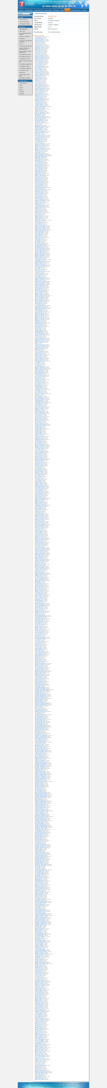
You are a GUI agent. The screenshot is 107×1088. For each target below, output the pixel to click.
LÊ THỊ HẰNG (38, 712)
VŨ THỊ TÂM (37, 866)
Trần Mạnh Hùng (38, 386)
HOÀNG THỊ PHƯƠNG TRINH (41, 963)
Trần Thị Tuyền (38, 646)
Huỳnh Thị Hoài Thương (40, 339)
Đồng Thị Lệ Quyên (39, 983)
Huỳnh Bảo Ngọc (38, 648)
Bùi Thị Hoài (37, 214)
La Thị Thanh (38, 449)
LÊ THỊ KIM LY (38, 898)
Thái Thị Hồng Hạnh (39, 198)
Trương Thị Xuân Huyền (40, 559)
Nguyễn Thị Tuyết (39, 557)
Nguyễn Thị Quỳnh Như (40, 253)
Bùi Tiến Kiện (38, 242)
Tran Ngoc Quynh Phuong (40, 424)
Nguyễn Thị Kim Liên (39, 1024)
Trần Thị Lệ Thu (38, 588)
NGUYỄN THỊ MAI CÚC (40, 836)
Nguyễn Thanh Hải (39, 418)
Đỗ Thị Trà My (38, 328)
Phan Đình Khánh (38, 991)
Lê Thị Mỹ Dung (38, 374)
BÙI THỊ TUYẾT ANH (39, 756)
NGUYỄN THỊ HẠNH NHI (40, 736)
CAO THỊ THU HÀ (39, 841)
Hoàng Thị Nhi (38, 481)
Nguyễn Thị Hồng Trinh (40, 678)
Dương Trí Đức (38, 964)
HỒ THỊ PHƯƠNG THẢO (40, 911)
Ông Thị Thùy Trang (39, 624)
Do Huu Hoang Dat (39, 441)
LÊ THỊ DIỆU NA (38, 900)
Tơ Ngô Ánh (37, 546)
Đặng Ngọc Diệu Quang (40, 113)
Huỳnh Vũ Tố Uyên (39, 360)
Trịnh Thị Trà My (38, 647)
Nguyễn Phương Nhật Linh (40, 981)
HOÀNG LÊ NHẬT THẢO (40, 805)
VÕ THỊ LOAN (38, 789)
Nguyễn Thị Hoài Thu (39, 434)
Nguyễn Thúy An (38, 49)
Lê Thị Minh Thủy (38, 473)
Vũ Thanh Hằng (38, 489)
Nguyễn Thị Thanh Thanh (40, 885)
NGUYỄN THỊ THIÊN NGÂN (41, 820)
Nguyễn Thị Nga (38, 965)
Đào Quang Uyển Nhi (39, 1042)
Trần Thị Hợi (37, 662)
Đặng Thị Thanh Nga (39, 412)
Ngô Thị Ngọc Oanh (39, 980)
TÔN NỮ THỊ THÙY (39, 916)
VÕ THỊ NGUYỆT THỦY (40, 721)
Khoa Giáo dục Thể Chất (25, 77)
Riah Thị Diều (38, 384)
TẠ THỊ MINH (38, 851)
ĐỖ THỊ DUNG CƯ (39, 834)
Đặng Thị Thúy (38, 174)
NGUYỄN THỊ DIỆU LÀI (40, 845)
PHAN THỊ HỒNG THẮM (40, 807)
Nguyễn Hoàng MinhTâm (40, 615)
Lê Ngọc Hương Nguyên (40, 549)
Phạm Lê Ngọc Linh (39, 403)
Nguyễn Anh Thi (38, 80)
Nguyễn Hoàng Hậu (39, 93)
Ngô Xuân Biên (38, 988)
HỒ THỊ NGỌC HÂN (39, 893)
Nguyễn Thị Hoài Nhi (39, 661)
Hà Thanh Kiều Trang (39, 247)
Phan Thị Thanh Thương (40, 248)
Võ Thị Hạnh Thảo (39, 162)
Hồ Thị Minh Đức (38, 453)
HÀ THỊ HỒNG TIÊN (39, 872)
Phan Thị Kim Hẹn (39, 64)
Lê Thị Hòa (37, 467)
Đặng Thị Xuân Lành (39, 129)
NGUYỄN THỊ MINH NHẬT (40, 696)
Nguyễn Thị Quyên (39, 78)
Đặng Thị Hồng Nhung (39, 373)
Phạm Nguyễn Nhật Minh (40, 524)
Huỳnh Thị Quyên (38, 531)
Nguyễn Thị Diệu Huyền (40, 493)
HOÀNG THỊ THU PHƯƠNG (41, 827)
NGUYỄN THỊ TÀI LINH (40, 690)
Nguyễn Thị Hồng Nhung (40, 57)
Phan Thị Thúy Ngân (39, 297)
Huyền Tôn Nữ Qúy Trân (40, 674)
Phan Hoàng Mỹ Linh (39, 287)
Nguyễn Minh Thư (39, 967)
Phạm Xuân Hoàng (39, 1016)
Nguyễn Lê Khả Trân (39, 71)
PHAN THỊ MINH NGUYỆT (40, 902)
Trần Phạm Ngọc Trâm (40, 212)
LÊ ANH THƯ (38, 770)
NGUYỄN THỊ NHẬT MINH (40, 934)
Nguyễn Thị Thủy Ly (39, 216)
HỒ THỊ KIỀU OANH (39, 905)
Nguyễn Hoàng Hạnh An (40, 308)
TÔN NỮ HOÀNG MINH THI (41, 913)
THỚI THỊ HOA (38, 843)
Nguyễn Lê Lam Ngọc (39, 519)
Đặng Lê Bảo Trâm (39, 606)
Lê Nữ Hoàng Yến (39, 653)
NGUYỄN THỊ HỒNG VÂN (40, 750)
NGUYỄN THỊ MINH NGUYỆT (41, 953)
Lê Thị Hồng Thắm (39, 592)
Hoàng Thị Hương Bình (40, 286)
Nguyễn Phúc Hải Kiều (40, 670)
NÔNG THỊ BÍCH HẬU (39, 928)
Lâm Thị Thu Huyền (39, 523)
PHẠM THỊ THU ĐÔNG (40, 760)
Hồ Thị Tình (37, 461)
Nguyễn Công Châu (39, 370)
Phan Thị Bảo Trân (39, 968)
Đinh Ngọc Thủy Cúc (39, 458)
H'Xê (36, 343)
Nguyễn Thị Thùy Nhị (39, 522)
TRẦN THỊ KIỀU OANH (40, 940)
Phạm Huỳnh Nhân (39, 39)
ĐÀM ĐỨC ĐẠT (38, 925)
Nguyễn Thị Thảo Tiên (39, 318)
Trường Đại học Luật (24, 70)
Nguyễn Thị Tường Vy (39, 317)
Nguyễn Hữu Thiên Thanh (40, 393)
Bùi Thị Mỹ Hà (38, 76)
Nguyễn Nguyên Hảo (39, 400)
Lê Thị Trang (37, 1064)
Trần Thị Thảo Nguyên (39, 1039)
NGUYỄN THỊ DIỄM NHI (40, 768)
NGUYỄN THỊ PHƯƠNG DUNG (41, 816)
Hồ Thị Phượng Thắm (39, 382)
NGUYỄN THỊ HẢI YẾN (40, 794)
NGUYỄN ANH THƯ (39, 745)
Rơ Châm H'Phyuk (39, 601)
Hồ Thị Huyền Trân (39, 665)
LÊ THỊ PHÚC (38, 906)
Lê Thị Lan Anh (38, 1009)
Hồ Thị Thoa (37, 1057)
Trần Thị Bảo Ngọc (39, 460)
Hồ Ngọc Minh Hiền (39, 120)
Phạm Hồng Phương (39, 1003)
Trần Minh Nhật (38, 427)
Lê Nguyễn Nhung (39, 330)
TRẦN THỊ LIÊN (38, 849)
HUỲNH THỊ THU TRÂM (40, 748)
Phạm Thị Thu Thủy (39, 569)
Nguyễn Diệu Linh (38, 190)
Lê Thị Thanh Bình (39, 634)
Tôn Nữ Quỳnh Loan (39, 385)
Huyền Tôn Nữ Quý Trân (40, 311)
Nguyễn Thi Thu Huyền (40, 566)
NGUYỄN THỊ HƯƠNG (40, 688)
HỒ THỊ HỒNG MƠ (39, 935)
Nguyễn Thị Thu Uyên (39, 237)
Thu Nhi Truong (38, 656)
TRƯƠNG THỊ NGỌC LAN (40, 846)
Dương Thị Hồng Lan (39, 73)
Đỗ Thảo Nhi (37, 614)
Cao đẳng (22, 91)
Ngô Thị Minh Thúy (39, 544)
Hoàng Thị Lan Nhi (39, 987)
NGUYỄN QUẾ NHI (39, 857)
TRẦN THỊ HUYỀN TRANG (41, 705)
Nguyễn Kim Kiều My (39, 515)
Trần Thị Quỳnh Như (39, 491)
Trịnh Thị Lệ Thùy (38, 1062)
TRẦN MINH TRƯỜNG (40, 687)
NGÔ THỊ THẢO (38, 741)
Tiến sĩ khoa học (23, 83)
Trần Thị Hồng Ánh (39, 291)
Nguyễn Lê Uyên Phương (40, 189)
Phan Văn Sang (38, 507)
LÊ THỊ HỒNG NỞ (39, 738)
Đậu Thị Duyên (38, 997)
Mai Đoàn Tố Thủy (39, 644)
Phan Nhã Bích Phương (40, 1076)
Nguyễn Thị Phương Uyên (40, 368)
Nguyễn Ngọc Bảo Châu (40, 580)
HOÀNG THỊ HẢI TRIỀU (40, 919)
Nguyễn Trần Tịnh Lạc (39, 957)
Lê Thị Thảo (37, 640)
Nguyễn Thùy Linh (39, 437)
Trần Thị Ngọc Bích (39, 233)
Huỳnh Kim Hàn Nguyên (40, 637)
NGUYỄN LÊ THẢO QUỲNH (41, 864)
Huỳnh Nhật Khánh (39, 185)
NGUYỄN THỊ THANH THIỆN (41, 703)
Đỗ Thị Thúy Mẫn (38, 1028)
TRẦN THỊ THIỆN (39, 944)
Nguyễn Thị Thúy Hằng (40, 319)
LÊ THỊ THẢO (38, 912)
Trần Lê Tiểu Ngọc (39, 184)
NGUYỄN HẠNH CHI (39, 724)
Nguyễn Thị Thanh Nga (40, 257)
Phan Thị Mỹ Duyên (39, 232)
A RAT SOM (37, 908)
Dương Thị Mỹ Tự (39, 476)
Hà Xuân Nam (38, 241)
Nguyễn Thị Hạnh (38, 95)
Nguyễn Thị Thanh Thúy (40, 1059)
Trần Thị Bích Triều (39, 534)
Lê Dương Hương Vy (39, 352)
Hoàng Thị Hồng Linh (39, 583)
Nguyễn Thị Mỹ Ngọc (39, 366)
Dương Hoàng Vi (38, 396)
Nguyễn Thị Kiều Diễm (39, 560)
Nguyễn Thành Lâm (39, 218)
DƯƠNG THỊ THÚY (39, 808)
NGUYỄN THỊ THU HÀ (40, 840)
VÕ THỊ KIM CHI (38, 780)
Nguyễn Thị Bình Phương (40, 117)
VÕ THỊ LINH (38, 787)
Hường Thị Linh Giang (39, 379)
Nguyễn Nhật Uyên (39, 171)
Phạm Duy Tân (38, 708)
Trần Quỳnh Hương (39, 180)
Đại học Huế (22, 31)
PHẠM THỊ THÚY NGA (40, 853)
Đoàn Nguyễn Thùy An (39, 45)
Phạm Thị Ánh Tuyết (39, 376)
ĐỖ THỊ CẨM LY (38, 932)
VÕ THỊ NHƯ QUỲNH (39, 739)
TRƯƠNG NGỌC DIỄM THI (41, 742)
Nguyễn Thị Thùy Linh (39, 591)
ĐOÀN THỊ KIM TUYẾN (40, 792)
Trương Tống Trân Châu (40, 271)
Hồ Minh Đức (38, 115)
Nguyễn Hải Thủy (38, 655)
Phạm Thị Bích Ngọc (39, 273)
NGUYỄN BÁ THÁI (39, 828)
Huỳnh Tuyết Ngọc (39, 1036)
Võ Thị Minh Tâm (38, 623)
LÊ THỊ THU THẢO (39, 943)
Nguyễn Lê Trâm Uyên (39, 612)
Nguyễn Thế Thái (38, 79)
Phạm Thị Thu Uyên (39, 608)
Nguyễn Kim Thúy (39, 211)
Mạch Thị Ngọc (38, 68)
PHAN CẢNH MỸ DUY (40, 817)
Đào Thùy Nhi (38, 636)
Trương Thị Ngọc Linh (39, 199)
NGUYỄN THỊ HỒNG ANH (40, 924)
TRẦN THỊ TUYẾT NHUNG (40, 737)
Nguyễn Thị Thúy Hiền (39, 315)
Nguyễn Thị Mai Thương (40, 354)
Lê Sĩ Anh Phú (38, 642)
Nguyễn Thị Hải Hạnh (39, 994)
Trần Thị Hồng (38, 1017)
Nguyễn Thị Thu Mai (39, 540)
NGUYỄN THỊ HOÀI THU (40, 914)
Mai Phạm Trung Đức (39, 182)
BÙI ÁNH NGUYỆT (39, 938)
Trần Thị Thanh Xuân (39, 552)
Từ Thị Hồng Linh (38, 151)
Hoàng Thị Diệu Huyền (39, 88)
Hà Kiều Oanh (38, 83)
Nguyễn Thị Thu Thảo (39, 340)
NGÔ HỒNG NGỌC (39, 799)
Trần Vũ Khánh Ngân (39, 231)
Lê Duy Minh (37, 650)
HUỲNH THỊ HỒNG (39, 929)
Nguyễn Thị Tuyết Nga (39, 1034)
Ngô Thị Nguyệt (38, 469)
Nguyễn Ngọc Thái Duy (40, 47)
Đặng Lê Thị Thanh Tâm (40, 1051)
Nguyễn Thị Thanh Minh (40, 334)
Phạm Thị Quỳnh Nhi (39, 525)
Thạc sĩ (21, 87)
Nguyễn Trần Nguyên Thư (40, 154)
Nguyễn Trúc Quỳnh (39, 408)
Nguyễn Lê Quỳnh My (39, 572)
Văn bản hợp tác (29, 10)
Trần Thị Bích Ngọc (39, 167)
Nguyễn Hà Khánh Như (40, 99)
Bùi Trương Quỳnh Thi (40, 397)
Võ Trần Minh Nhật (39, 332)
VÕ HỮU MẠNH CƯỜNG (40, 725)
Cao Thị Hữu (37, 529)
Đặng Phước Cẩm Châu (40, 564)
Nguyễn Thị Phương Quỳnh (41, 106)
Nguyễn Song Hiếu (39, 501)
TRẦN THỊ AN (38, 890)
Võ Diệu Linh (37, 42)
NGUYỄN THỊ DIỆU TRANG (41, 951)
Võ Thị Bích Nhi (38, 660)
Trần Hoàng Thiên (39, 186)
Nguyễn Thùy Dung (39, 347)
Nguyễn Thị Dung (38, 164)
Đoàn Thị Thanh (38, 325)
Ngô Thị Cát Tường (39, 884)
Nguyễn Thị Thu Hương (40, 962)
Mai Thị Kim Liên (38, 1023)
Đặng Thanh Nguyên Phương (41, 1071)
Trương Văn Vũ (38, 1068)
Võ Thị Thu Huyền (39, 1021)
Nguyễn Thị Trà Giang (39, 985)
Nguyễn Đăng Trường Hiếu (40, 307)
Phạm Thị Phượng (39, 183)
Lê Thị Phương (38, 223)
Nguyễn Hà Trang (38, 710)
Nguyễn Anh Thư (38, 463)
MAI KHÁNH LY (38, 875)
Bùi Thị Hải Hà (38, 679)
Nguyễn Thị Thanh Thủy (40, 225)
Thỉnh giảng (56, 10)
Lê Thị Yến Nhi (38, 468)
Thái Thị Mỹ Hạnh (39, 593)
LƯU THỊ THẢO (38, 791)
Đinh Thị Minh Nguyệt (39, 567)
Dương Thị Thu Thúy (39, 1058)
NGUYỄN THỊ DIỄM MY (40, 936)
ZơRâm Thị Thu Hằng (39, 1011)
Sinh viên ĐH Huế (23, 19)
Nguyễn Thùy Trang (39, 48)
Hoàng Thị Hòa (38, 353)
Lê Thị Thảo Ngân (39, 676)
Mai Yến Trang (38, 628)
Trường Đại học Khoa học (25, 56)
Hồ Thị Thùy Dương (39, 578)
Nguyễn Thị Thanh (39, 342)
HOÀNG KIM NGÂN (39, 757)
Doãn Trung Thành (39, 666)
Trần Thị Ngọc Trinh (39, 555)
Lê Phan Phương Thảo (40, 266)
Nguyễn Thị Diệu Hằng (39, 367)
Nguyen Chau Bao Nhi (39, 420)
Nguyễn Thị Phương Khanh (41, 230)
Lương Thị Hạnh (38, 960)
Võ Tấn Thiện (38, 221)
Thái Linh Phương (39, 584)
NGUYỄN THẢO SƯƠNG (40, 719)
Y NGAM (37, 713)
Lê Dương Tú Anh (39, 598)
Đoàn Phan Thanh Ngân (40, 226)
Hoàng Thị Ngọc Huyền (40, 250)
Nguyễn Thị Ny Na (39, 1032)
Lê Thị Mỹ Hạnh (38, 77)
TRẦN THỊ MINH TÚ (39, 706)
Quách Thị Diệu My (39, 1006)
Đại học (21, 89)
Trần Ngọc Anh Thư (39, 973)
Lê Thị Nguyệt (38, 65)
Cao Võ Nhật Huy (38, 302)
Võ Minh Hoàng (38, 429)
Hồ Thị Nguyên (38, 1038)
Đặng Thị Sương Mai (39, 153)
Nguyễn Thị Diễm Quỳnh (40, 143)
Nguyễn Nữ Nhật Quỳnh (40, 89)
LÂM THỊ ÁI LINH (38, 896)
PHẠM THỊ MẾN (38, 850)
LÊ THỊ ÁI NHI (38, 903)
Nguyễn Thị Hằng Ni (39, 959)
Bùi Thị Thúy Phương (39, 61)
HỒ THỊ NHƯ (38, 939)
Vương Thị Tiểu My (39, 551)
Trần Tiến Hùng (38, 118)
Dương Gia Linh (38, 635)
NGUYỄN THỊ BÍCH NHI (40, 858)
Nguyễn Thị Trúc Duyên (40, 629)
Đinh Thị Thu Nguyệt (39, 1040)
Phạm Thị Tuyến (38, 70)
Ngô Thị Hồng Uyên (39, 506)
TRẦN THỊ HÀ (38, 838)
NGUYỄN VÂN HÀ (39, 839)
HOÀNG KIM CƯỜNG (39, 815)
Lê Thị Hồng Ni (38, 1043)
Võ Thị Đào (37, 958)
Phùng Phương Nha (39, 127)
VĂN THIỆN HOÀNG (39, 727)
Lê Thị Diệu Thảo (38, 576)
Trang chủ (21, 10)
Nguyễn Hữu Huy (38, 970)
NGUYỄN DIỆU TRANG (40, 950)
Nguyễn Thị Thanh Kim (40, 542)
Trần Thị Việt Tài (38, 454)
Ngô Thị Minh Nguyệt (39, 314)
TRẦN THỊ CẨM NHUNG (40, 802)
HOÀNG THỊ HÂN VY (39, 955)
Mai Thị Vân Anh (38, 166)
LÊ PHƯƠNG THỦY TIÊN (40, 829)
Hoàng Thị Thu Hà (39, 504)
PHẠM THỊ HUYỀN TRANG (41, 793)
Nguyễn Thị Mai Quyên (40, 338)
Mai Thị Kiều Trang (39, 1001)
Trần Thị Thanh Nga (39, 351)
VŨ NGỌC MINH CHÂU (40, 779)
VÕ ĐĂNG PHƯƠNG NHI (40, 825)
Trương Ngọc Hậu (39, 139)
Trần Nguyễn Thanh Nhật (40, 505)
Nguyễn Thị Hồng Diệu (39, 108)
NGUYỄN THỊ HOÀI (39, 784)
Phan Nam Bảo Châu (39, 41)
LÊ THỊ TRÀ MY (38, 755)
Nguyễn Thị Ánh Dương (40, 594)
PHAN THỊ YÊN (38, 753)
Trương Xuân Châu (39, 668)
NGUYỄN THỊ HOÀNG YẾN (41, 922)
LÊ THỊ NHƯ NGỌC (39, 821)
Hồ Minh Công (38, 511)
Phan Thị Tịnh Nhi (39, 210)
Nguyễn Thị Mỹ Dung (39, 358)
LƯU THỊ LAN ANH (39, 813)
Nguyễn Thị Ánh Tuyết (39, 589)
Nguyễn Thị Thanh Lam (40, 148)
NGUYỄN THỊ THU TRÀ (40, 772)
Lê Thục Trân (38, 625)
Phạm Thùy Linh (38, 356)
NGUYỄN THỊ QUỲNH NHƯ (41, 698)
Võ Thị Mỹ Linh (38, 176)
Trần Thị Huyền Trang (39, 357)
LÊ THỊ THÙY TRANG (39, 874)
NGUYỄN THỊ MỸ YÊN (40, 877)
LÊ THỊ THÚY (38, 867)
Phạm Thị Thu (38, 213)
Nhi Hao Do (37, 658)
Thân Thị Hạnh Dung (39, 543)
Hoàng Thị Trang (38, 69)
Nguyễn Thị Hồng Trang (40, 301)
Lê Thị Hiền (37, 362)
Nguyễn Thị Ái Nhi (39, 194)
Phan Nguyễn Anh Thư (40, 165)
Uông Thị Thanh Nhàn (39, 249)
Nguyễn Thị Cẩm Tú (39, 456)
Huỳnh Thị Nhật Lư (39, 532)
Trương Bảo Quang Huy (40, 137)
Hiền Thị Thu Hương (39, 1018)
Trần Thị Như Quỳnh (39, 192)
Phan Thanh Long (38, 130)
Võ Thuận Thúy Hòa (39, 105)
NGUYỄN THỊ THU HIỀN (40, 797)
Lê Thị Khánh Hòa (39, 1015)
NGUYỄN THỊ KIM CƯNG (40, 711)
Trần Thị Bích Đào (39, 479)
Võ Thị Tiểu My (38, 335)
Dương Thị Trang (38, 52)
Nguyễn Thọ (37, 500)
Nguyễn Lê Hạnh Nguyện (40, 131)
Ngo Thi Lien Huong (39, 444)
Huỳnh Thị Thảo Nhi (39, 882)
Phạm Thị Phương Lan (40, 413)
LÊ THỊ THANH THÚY (39, 870)
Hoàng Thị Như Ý (38, 1069)
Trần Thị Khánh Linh (39, 63)
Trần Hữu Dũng (38, 97)
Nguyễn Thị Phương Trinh (40, 295)
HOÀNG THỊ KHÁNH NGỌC (41, 801)
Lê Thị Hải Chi (38, 81)
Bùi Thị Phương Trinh (39, 537)
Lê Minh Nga (37, 152)
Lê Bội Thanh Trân (39, 619)
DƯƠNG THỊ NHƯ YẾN (40, 921)
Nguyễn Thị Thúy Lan (39, 293)
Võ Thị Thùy (37, 475)
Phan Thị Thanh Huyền (40, 547)
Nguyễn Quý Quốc (39, 303)
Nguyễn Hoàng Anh (39, 331)
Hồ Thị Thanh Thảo (39, 132)
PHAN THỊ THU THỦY (39, 744)
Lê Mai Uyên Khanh (39, 178)
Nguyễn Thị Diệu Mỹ (39, 627)
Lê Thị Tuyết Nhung (39, 992)
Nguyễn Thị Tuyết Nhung (40, 265)
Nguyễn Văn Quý (38, 125)
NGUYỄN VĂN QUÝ (39, 863)
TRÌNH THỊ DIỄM (38, 837)
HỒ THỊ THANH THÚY (40, 771)
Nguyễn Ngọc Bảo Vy (39, 486)
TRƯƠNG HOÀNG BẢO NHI (41, 826)
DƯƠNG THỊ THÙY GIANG (41, 726)
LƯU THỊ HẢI (38, 927)
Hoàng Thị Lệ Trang (39, 1007)
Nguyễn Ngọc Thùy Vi (39, 160)
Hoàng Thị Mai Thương (40, 85)
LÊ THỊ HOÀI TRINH (39, 920)
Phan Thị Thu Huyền (39, 191)
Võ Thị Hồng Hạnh (39, 310)
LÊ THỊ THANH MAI (39, 933)
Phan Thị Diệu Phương (40, 406)
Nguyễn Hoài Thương (39, 173)
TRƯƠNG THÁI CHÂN (40, 814)
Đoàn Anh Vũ (38, 378)
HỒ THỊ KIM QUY (39, 718)
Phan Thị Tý (37, 270)
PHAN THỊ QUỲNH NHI (40, 904)
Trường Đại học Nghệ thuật (25, 64)
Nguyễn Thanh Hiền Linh (40, 618)
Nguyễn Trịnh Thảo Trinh (40, 548)
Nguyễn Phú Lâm (38, 179)
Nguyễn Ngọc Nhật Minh (40, 554)
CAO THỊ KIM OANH (39, 861)
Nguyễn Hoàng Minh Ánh (40, 261)
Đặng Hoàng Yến (38, 289)
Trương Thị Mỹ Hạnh (39, 452)
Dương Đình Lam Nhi (39, 326)
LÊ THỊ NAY (37, 937)
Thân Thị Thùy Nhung (39, 451)
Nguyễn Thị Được (39, 999)
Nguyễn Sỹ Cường (39, 438)
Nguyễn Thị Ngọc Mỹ (39, 1029)
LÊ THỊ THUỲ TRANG (39, 809)
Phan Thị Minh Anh (39, 159)
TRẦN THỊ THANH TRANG (40, 773)
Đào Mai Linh (38, 610)
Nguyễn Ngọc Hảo (39, 246)
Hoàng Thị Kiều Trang (39, 485)
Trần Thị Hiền (38, 219)
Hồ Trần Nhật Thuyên (39, 67)
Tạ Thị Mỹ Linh (38, 364)
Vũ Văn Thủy (38, 520)
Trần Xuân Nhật (38, 433)
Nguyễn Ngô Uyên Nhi (39, 675)
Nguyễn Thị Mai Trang (39, 228)
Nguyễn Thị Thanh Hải (39, 58)
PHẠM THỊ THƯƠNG (39, 946)
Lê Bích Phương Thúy (39, 296)
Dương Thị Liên (38, 263)
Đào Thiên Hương (39, 680)
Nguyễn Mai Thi (38, 320)
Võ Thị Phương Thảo (39, 993)
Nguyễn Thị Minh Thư (39, 256)
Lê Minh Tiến (37, 109)
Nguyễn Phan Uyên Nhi (40, 146)
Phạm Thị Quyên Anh (39, 556)
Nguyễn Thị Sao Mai (39, 409)
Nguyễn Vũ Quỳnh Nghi (40, 672)
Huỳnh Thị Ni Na (38, 1031)
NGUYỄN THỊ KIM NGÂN (40, 854)
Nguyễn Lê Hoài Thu (39, 46)
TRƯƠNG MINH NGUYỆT (40, 695)
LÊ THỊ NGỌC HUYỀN (40, 754)
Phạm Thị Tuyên (38, 974)
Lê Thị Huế (37, 350)
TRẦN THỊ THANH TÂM (40, 910)
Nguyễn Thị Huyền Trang (40, 1065)
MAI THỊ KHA (38, 731)
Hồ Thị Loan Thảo (39, 1053)
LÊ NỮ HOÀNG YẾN (39, 830)
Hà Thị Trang (37, 107)
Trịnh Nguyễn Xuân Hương (40, 402)
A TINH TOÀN (38, 948)
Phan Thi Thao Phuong (40, 416)
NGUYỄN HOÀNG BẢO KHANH (42, 689)
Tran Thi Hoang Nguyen (40, 604)
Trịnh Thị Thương (38, 533)
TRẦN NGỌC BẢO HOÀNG (41, 763)
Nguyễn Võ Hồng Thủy (40, 75)
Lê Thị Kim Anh (38, 195)
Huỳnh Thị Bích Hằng (39, 521)
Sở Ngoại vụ (22, 38)
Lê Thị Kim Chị (38, 613)
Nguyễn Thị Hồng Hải (39, 84)
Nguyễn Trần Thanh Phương (41, 1072)
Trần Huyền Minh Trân (39, 436)
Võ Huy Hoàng (38, 37)
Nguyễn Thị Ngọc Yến (39, 299)
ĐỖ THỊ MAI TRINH (39, 749)
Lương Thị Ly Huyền (39, 1020)
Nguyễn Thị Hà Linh (39, 575)
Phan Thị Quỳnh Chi (39, 222)
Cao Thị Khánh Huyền (39, 487)
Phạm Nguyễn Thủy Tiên (40, 361)
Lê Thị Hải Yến (38, 639)
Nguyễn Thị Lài (38, 1022)
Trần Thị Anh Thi (38, 53)
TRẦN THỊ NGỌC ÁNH (40, 685)
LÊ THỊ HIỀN (38, 686)
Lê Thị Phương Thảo (39, 206)
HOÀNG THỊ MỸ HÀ (39, 761)
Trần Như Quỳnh (38, 323)
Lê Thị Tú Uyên (38, 337)
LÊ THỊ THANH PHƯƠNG (40, 941)
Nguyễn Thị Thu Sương (40, 345)
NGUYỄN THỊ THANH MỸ (40, 899)
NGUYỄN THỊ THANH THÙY (41, 869)
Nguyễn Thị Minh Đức (39, 998)
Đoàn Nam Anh (38, 565)
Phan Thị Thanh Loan (39, 596)
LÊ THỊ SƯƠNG (38, 909)
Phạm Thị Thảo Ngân (39, 112)
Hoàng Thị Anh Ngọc (39, 513)
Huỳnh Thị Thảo (38, 147)
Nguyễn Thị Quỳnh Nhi (40, 262)
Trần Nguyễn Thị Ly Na (40, 389)
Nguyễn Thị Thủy (38, 138)
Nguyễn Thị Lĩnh (38, 570)
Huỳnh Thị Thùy (38, 1060)
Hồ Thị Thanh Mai (39, 168)
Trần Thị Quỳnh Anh (39, 411)
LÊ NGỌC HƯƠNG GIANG (41, 818)
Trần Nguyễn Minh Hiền (40, 880)
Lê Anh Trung (38, 1066)
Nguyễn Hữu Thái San (39, 94)
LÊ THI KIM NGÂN (39, 855)
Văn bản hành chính (39, 10)
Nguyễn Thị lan (38, 208)
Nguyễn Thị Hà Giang (39, 100)
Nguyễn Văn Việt (38, 170)
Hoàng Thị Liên (38, 996)
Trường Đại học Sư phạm (25, 54)
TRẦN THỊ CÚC (38, 759)
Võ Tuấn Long (38, 161)
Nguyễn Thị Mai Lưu (39, 215)
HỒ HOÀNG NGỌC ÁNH (40, 722)
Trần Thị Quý (38, 571)
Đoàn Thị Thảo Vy (39, 595)
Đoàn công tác (48, 10)
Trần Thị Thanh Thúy (39, 632)
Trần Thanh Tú (38, 172)
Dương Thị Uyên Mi (39, 470)
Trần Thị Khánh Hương (40, 620)
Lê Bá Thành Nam (39, 494)
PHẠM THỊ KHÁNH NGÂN (40, 856)
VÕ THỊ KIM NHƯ (39, 715)
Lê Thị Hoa (37, 142)
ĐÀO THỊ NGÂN (38, 798)
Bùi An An (37, 707)
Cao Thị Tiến (37, 1063)
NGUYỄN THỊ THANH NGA (41, 901)
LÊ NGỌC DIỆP (38, 926)
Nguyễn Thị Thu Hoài (39, 144)
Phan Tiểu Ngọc (38, 482)
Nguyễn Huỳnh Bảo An (40, 586)
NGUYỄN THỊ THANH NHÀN (41, 735)
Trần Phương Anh (39, 141)
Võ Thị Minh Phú (38, 677)
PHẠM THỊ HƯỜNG (39, 812)
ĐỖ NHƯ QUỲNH (38, 790)
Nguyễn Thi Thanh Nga (40, 290)
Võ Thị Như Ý (38, 121)
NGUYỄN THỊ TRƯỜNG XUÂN (41, 810)
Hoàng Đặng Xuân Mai (39, 439)
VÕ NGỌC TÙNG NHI (39, 767)
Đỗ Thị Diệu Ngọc (38, 471)
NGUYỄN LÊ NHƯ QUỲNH (41, 803)
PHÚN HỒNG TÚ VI (39, 876)
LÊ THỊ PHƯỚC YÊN (39, 831)
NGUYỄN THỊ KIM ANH (40, 778)
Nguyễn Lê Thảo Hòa (39, 66)
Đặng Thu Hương (38, 316)
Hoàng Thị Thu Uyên (39, 535)
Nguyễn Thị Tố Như (39, 472)
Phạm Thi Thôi (38, 201)
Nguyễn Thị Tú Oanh (39, 527)
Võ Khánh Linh (38, 114)
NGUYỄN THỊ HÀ (38, 782)
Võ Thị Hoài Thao (38, 54)
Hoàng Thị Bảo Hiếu (39, 558)
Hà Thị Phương (38, 480)
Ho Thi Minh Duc (38, 417)
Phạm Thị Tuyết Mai (39, 90)
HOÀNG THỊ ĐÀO (39, 723)
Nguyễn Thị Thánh (39, 503)
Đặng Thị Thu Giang (39, 1079)
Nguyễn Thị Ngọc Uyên (40, 207)
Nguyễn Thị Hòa (38, 659)
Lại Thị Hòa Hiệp (38, 1013)
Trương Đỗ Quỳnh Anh (40, 204)
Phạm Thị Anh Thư (39, 392)
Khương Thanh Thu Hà (40, 518)
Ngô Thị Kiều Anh (38, 309)
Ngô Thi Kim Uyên (39, 269)
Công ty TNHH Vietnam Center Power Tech (24, 49)
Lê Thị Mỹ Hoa (38, 101)
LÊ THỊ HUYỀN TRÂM (40, 949)
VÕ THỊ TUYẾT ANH (39, 833)
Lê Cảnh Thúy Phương (40, 375)
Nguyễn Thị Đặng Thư (39, 428)
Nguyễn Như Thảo (39, 156)
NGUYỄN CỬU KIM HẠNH (40, 762)
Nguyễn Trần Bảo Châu (40, 603)
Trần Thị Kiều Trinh (39, 102)
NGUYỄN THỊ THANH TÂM (41, 714)
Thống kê (84, 10)
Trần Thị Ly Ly (38, 510)
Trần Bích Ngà (38, 432)
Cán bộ (62, 10)
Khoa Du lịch (22, 72)
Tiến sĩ (21, 85)
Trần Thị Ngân (38, 188)
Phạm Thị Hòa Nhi (39, 528)
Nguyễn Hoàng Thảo (39, 1078)
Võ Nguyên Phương (39, 401)
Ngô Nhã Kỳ (37, 410)
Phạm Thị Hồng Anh (39, 285)
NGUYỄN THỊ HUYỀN (39, 730)
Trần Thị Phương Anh (39, 631)
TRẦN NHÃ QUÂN (39, 769)
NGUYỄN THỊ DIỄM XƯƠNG (41, 751)
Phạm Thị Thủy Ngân (39, 55)
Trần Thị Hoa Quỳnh (39, 488)
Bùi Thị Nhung (38, 377)
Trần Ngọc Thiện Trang (40, 568)
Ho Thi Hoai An (38, 421)
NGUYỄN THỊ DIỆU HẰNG (40, 796)
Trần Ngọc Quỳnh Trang (40, 446)
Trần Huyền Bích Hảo (39, 972)
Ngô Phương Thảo (39, 1054)
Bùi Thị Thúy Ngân (39, 1074)
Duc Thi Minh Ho (38, 442)
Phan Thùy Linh (38, 390)
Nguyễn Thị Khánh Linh (40, 445)
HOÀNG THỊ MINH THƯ (40, 702)
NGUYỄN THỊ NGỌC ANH (40, 832)
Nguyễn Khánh (38, 673)
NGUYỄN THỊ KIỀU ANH (40, 891)
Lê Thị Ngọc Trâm (39, 87)
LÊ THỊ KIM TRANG (39, 873)
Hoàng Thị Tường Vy (39, 1008)
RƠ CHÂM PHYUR (39, 700)
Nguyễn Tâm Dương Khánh (41, 220)
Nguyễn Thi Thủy (38, 349)
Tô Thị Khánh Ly (38, 140)
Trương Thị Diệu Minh (39, 888)
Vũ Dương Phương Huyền (40, 616)
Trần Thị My (37, 268)
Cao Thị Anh (37, 602)
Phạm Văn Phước (39, 355)
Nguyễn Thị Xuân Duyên (40, 425)
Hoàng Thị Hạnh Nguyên (40, 187)
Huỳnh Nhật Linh (38, 683)
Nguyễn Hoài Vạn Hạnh (40, 227)
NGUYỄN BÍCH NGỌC (40, 822)
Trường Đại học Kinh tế (25, 66)
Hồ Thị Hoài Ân (38, 327)
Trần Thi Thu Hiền (39, 292)
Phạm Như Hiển (38, 496)
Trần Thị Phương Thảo (40, 1055)
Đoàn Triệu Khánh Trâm (40, 399)
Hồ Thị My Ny (38, 380)
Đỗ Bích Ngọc (38, 581)
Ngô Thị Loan (38, 563)
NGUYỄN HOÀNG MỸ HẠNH (41, 795)
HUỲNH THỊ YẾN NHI (39, 824)
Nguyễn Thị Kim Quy (39, 1045)
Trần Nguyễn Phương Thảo (41, 259)
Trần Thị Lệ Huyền (39, 274)
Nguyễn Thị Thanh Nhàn (40, 149)
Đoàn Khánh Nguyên (39, 398)
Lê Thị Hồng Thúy (39, 267)
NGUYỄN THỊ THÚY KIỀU (40, 844)
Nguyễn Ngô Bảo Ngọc (40, 654)
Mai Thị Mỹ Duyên (39, 474)
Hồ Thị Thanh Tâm (39, 298)
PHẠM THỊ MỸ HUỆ (39, 729)
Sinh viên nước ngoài (24, 21)
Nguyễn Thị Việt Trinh (39, 516)
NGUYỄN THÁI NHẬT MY (40, 765)
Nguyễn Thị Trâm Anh (39, 447)
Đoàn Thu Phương (39, 91)
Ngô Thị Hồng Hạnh (39, 372)
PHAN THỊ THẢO (38, 720)
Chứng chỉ (22, 93)
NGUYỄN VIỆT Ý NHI (39, 860)
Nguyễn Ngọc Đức (39, 878)
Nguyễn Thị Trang (39, 484)
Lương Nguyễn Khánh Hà (40, 305)
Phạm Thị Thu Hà (38, 44)
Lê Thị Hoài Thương (39, 977)
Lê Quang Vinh (38, 971)
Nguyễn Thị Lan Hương (40, 539)
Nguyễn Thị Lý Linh (39, 177)
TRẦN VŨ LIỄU (38, 931)
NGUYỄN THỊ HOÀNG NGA (41, 766)
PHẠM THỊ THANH (39, 804)
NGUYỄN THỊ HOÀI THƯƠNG (41, 915)
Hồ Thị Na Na (38, 1030)
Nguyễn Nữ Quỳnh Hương (40, 573)
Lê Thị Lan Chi (38, 979)
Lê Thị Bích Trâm (38, 381)
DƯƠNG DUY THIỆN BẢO (40, 777)
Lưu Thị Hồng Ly (38, 995)
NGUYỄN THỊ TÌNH (39, 947)
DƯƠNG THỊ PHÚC (39, 699)
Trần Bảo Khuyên (38, 128)
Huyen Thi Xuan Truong (40, 652)
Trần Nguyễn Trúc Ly (39, 956)
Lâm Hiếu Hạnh (38, 541)
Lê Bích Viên (37, 512)
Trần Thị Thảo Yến (39, 450)
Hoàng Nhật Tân (38, 260)
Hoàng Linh (37, 203)
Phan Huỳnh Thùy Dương (40, 889)
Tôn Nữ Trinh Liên (39, 630)
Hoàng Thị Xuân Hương (40, 1019)
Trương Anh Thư (38, 209)
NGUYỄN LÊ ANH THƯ (40, 775)
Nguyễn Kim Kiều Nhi (39, 56)
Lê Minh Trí (37, 435)
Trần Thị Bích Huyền (39, 448)
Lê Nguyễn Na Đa (38, 103)
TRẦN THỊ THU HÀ (39, 783)
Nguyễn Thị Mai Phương (40, 1044)
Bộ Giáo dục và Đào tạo (25, 36)
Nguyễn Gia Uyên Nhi (39, 40)
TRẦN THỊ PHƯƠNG (39, 862)
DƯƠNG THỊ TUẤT (39, 952)
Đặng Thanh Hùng (39, 886)
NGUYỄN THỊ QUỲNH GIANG (41, 781)
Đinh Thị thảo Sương (39, 333)
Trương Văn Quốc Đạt (39, 36)
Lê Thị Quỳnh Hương (39, 346)
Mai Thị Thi (37, 477)
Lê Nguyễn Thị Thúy (39, 1004)
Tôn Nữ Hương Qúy (39, 969)
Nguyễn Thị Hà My (39, 197)
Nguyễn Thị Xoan (38, 536)
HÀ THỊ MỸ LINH (38, 732)
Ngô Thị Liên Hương (39, 495)
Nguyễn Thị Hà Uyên (39, 961)
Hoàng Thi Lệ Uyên (39, 465)
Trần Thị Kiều (38, 238)
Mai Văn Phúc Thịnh (39, 243)
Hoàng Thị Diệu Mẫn (39, 119)
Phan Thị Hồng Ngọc (39, 369)
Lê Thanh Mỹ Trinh (39, 51)
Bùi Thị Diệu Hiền (38, 244)
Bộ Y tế (21, 43)
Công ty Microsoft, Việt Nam (26, 46)
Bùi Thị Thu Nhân (38, 251)
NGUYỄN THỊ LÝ (38, 734)
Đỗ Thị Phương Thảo (39, 341)
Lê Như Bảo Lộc (38, 1025)
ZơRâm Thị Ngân (38, 1035)
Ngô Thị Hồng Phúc (39, 622)
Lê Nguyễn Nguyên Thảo (40, 245)
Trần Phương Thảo (39, 464)
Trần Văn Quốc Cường (40, 136)
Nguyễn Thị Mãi (38, 1027)
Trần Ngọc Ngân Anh (39, 104)
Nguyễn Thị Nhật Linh (39, 294)
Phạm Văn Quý (38, 440)
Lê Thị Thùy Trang (39, 561)
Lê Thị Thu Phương (39, 517)
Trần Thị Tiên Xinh (39, 163)
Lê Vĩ (36, 124)
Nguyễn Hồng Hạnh (39, 600)
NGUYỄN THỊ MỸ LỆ (39, 848)
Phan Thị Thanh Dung (39, 577)
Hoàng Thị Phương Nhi (40, 284)
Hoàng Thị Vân (38, 1077)
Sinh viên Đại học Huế (40, 13)
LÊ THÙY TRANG (39, 747)
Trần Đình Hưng (38, 387)
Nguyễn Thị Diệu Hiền (39, 579)
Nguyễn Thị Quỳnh (39, 483)
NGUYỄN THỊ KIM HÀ (39, 819)
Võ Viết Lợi (37, 272)
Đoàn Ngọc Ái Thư (39, 599)
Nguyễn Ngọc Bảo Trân (40, 611)
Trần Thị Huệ (37, 1075)
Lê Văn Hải (37, 986)
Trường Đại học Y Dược (25, 58)
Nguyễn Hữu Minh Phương (40, 671)
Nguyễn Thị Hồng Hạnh (40, 283)
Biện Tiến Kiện (38, 508)
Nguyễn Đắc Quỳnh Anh (40, 126)
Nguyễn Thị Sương (39, 1048)
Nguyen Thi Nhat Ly (39, 423)
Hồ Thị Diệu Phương (39, 462)
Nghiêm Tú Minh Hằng (39, 175)
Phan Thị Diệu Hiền (39, 651)
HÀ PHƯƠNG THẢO (39, 806)
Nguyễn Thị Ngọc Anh (39, 202)
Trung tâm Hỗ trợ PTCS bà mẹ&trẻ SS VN (25, 52)
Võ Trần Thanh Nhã (39, 1041)
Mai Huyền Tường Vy (39, 982)
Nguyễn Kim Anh (38, 235)
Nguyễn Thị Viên (38, 1067)
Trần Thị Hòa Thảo (39, 236)
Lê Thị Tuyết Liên (38, 391)
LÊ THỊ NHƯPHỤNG (39, 717)
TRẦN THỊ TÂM (38, 701)
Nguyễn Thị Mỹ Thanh (39, 123)
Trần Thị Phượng (38, 457)
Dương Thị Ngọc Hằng (40, 989)
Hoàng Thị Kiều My (39, 306)
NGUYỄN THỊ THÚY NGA (40, 694)
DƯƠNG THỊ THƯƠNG (40, 746)
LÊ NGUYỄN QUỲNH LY (40, 733)
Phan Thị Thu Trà (38, 224)
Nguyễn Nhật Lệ (38, 158)
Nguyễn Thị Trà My (39, 150)
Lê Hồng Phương (38, 96)
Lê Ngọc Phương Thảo (40, 72)
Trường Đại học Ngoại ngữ (25, 68)
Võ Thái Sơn (37, 43)
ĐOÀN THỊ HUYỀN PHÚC (40, 758)
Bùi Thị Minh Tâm (39, 1050)
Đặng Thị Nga (38, 1033)
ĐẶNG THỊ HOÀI (38, 894)
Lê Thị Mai (37, 976)
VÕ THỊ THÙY (38, 743)
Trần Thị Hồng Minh (39, 1005)
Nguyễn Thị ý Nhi (38, 313)
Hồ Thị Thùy (37, 134)
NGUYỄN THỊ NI (38, 693)
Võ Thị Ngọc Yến (38, 617)
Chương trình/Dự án (76, 10)
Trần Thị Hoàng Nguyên (40, 605)
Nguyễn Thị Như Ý (39, 626)
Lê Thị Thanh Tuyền (39, 492)
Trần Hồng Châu (38, 321)
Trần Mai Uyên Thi (39, 239)
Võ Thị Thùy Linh (38, 82)
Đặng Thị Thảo (38, 1052)
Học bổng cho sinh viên (25, 23)
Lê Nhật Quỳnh (38, 426)
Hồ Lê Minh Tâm (38, 404)
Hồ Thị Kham (38, 582)
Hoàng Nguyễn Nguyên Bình (41, 155)
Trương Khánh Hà (39, 196)
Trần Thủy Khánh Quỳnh (40, 1047)
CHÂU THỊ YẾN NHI (39, 697)
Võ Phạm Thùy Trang (39, 344)
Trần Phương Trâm (39, 881)
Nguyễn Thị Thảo (38, 111)
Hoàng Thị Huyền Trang (40, 667)
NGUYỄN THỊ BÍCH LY (40, 691)
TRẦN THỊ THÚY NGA (39, 852)
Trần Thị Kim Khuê (39, 388)
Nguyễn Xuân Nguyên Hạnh (41, 663)
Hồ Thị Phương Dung (39, 116)
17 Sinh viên (37, 304)
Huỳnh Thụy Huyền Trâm (40, 135)
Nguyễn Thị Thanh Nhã (40, 1070)
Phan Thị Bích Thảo (39, 59)
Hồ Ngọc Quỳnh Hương (40, 887)
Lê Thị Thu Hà (38, 975)
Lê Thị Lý (37, 394)
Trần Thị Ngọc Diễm (39, 709)
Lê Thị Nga (37, 365)
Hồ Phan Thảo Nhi (39, 60)
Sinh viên (67, 10)
